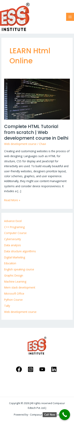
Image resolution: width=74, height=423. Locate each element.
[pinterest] (31, 369)
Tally (7, 306)
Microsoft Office (14, 293)
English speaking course (19, 269)
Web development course (20, 144)
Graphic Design (13, 275)
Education (10, 263)
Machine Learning (15, 281)
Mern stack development (19, 287)
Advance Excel (13, 221)
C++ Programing (14, 227)
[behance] (54, 369)
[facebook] (19, 369)
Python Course (13, 299)
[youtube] (43, 369)
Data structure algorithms (20, 251)
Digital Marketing (14, 257)
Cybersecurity (12, 239)
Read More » (12, 200)
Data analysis (12, 245)
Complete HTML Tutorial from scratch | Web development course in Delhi (36, 132)
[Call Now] (64, 414)
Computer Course (15, 233)
